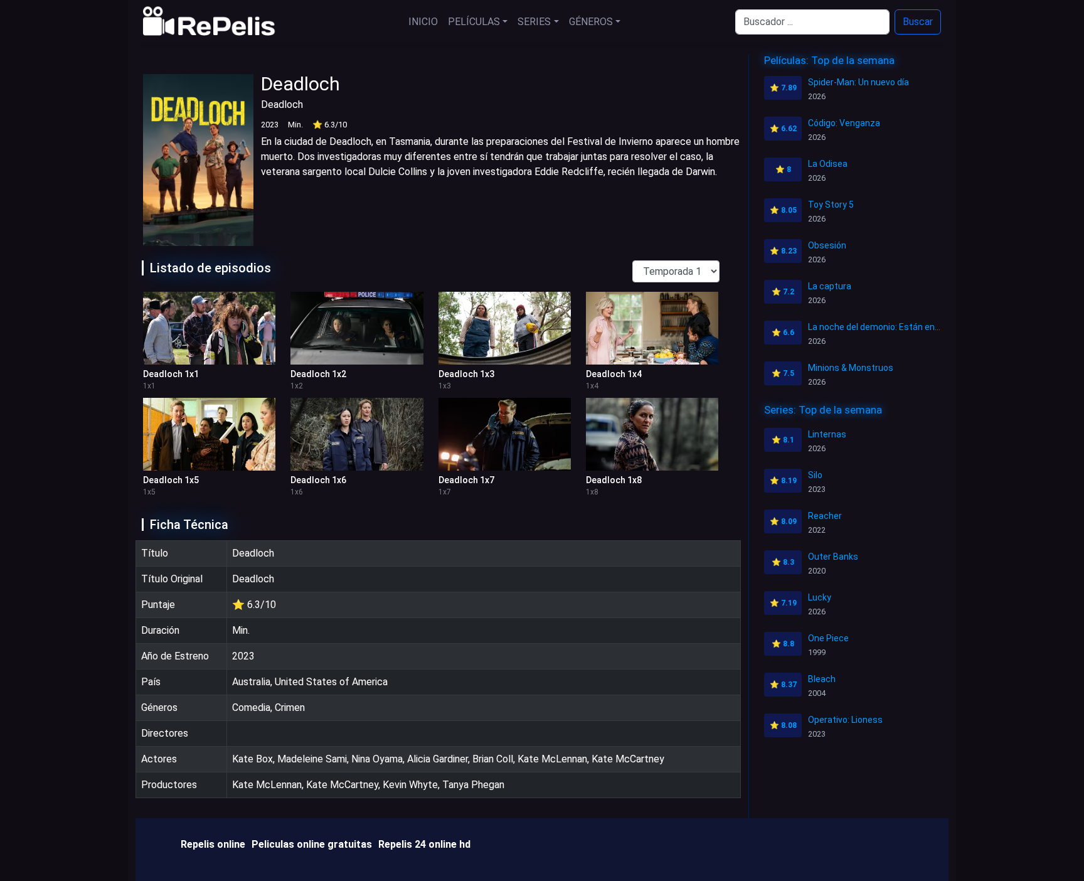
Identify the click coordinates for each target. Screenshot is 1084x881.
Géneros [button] (591, 22)
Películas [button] (474, 22)
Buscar (918, 22)
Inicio (423, 22)
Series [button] (534, 22)
